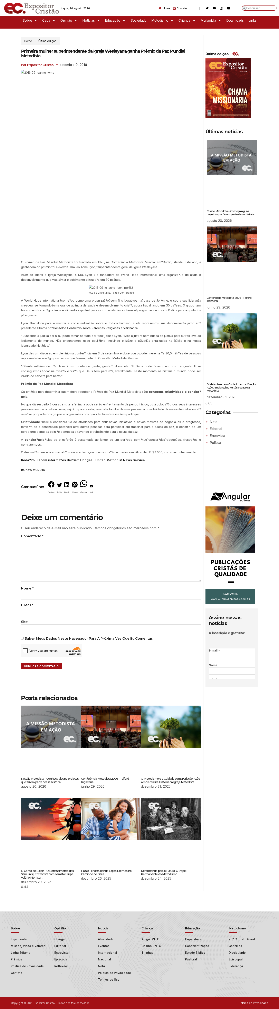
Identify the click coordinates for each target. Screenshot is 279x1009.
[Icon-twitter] (207, 8)
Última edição (47, 41)
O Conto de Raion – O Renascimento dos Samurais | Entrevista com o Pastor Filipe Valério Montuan (47, 874)
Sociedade (138, 20)
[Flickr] (228, 8)
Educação (112, 20)
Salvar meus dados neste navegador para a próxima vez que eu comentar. (89, 638)
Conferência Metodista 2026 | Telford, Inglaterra (105, 780)
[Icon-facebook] (200, 8)
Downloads (235, 20)
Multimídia (208, 20)
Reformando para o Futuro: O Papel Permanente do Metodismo (163, 872)
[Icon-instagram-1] (221, 8)
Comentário (32, 536)
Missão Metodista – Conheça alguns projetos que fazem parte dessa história (50, 780)
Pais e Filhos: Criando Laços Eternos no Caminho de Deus (106, 872)
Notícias (88, 20)
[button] (51, 488)
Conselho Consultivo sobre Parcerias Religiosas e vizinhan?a (95, 328)
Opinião (66, 20)
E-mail (27, 605)
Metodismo (159, 20)
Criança (184, 20)
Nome (27, 588)
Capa (46, 20)
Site (24, 622)
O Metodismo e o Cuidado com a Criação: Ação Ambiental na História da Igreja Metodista (170, 780)
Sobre (27, 20)
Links (253, 20)
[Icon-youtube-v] (214, 8)
